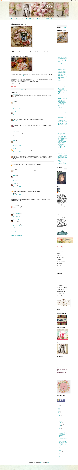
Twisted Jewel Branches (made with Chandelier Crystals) (62, 142)
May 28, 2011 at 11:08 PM (17, 225)
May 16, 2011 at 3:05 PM (17, 180)
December (61, 419)
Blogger (48, 462)
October (60, 422)
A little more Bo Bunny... (63, 436)
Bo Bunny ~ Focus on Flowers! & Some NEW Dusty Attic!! (63, 442)
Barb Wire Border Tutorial (62, 164)
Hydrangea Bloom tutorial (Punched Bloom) (62, 103)
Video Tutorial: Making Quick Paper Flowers (62, 84)
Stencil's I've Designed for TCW (23, 18)
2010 (59, 453)
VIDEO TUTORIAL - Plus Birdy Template (62, 67)
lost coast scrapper (16, 213)
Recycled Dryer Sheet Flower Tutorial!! (61, 115)
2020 (59, 405)
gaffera (41, 462)
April (60, 447)
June (60, 428)
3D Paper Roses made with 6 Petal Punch (62, 131)
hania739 (14, 183)
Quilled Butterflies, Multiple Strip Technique (62, 151)
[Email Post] (26, 89)
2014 (59, 414)
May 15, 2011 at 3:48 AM (17, 159)
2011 (59, 418)
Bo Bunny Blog (22, 75)
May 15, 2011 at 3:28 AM (17, 145)
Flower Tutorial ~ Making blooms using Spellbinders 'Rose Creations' (62, 110)
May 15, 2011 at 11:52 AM (17, 172)
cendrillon (15, 131)
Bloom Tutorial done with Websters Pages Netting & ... (63, 434)
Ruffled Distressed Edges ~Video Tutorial (62, 147)
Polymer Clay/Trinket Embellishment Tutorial (61, 101)
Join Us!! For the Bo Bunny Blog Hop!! (62, 431)
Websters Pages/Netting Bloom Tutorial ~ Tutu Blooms (62, 113)
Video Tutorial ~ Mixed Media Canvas (61, 75)
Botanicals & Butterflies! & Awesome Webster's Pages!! (63, 439)
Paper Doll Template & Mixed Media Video (61, 89)
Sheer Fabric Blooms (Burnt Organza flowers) (62, 149)
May (59, 429)
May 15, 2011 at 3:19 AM (17, 137)
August (60, 425)
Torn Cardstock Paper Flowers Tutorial (61, 129)
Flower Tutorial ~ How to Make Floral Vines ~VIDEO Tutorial (62, 118)
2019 (59, 406)
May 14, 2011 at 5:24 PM (17, 108)
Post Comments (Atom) (19, 231)
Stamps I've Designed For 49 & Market (42, 18)
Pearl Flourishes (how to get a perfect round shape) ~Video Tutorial (62, 139)
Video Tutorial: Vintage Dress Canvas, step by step (62, 80)
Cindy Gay (15, 117)
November (61, 421)
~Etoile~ (14, 175)
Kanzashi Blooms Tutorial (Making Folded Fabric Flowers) (62, 160)
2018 (59, 408)
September (61, 424)
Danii (14, 140)
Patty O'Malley (15, 111)
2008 (59, 456)
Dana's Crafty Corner (16, 219)
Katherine (15, 148)
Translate (64, 27)
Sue (13, 169)
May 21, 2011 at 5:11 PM (17, 210)
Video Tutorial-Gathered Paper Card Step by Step (62, 63)
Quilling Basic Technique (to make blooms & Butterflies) (62, 156)
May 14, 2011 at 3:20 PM (17, 98)
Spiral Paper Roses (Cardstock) (61, 145)
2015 (59, 412)
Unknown (14, 189)
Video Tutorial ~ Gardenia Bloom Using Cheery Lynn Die (62, 72)
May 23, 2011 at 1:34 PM (17, 216)
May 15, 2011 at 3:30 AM (17, 151)
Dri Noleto (15, 205)
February (60, 450)
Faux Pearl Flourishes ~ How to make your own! (62, 163)
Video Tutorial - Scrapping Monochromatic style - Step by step (62, 60)
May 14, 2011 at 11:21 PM (17, 120)
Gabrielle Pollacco (61, 192)
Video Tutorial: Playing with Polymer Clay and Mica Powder (62, 77)
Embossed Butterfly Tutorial (62, 123)
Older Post (51, 229)
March (60, 448)
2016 (59, 411)
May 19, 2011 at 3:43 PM (17, 194)
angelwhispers (15, 94)
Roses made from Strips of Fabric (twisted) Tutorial (62, 137)
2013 (59, 415)
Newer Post (13, 229)
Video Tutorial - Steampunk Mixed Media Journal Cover (62, 58)
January (60, 451)
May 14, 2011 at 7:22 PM (17, 114)
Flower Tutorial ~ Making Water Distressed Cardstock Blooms (62, 126)
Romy (14, 101)
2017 (59, 409)
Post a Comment (15, 227)
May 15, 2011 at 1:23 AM (17, 127)
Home (12, 18)
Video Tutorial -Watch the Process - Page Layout (62, 70)
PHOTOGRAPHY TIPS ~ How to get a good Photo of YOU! (62, 121)
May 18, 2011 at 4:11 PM (17, 186)
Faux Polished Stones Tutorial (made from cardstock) (61, 134)
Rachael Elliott (15, 154)
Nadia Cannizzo (16, 163)
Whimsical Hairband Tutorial (62, 124)
